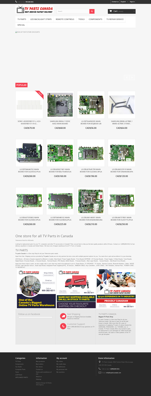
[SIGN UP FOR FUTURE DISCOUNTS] (75, 56)
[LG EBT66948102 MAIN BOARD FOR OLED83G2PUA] (60, 201)
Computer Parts (20, 369)
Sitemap (38, 379)
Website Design (41, 383)
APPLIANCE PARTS (21, 377)
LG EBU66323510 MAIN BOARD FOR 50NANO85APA (122, 170)
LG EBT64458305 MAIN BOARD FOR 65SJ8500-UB (91, 122)
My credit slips (61, 364)
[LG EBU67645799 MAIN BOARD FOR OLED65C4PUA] (91, 153)
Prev (126, 77)
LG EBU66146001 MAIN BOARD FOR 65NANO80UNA (90, 218)
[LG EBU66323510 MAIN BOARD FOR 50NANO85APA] (122, 153)
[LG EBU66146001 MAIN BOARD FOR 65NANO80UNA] (91, 201)
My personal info (61, 369)
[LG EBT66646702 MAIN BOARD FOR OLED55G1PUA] (29, 153)
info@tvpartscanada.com (113, 373)
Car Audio (18, 367)
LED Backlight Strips (41, 19)
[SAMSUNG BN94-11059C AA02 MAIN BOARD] (60, 105)
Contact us (115, 1)
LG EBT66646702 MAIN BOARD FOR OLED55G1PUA (29, 170)
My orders (59, 361)
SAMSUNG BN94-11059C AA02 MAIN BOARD (60, 122)
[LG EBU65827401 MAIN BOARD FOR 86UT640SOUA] (60, 153)
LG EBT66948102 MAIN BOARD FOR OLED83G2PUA (60, 218)
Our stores (39, 367)
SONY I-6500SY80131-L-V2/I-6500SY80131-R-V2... (29, 122)
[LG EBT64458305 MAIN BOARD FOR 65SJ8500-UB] (91, 105)
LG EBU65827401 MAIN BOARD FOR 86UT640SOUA (60, 170)
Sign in (132, 1)
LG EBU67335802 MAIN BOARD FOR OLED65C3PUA (29, 218)
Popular (21, 85)
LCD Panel (18, 375)
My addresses (60, 367)
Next (132, 77)
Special (21, 25)
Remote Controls (65, 19)
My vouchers (60, 372)
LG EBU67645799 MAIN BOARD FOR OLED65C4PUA (91, 170)
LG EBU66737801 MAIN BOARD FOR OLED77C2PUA (122, 218)
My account (61, 358)
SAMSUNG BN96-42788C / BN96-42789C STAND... (121, 122)
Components (95, 19)
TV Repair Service (115, 19)
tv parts (49, 263)
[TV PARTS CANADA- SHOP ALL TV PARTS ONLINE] (34, 9)
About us (39, 376)
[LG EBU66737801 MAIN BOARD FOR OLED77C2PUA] (122, 201)
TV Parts (21, 19)
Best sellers (39, 364)
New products (40, 361)
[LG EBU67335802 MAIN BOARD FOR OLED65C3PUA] (29, 201)
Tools (81, 19)
